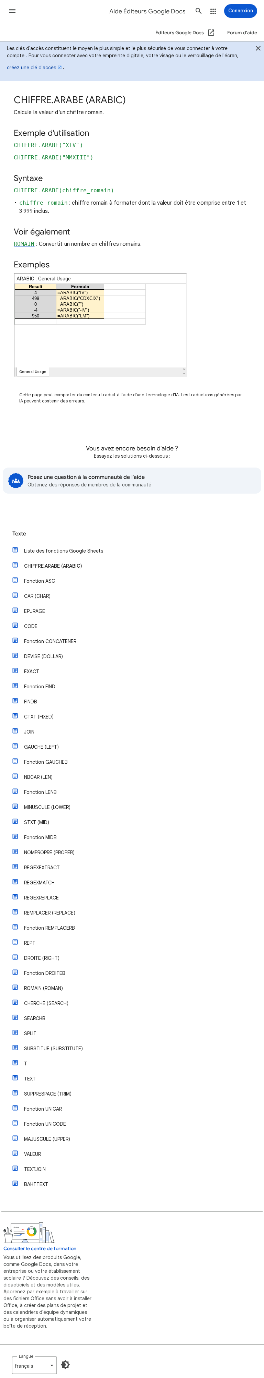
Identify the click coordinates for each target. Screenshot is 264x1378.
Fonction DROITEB (44, 973)
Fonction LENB (40, 792)
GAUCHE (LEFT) (41, 747)
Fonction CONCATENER (50, 641)
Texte (19, 533)
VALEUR (32, 1154)
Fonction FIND (39, 687)
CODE (30, 626)
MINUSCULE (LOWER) (47, 807)
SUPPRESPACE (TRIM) (48, 1094)
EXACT (31, 671)
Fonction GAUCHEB (46, 762)
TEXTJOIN (35, 1169)
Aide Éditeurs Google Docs (147, 11)
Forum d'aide (242, 33)
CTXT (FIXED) (39, 717)
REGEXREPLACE (41, 898)
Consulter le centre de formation (39, 1249)
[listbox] (34, 1365)
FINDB (30, 702)
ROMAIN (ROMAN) (43, 988)
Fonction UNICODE (45, 1124)
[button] (12, 11)
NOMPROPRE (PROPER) (49, 852)
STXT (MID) (36, 822)
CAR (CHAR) (37, 596)
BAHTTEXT (36, 1184)
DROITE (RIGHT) (41, 958)
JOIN (29, 732)
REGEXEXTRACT (42, 868)
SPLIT (30, 1033)
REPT (29, 943)
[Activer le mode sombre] (65, 1364)
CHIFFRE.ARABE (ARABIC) (53, 566)
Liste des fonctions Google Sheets (63, 551)
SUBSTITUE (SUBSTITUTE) (53, 1048)
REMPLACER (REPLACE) (49, 913)
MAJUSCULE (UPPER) (47, 1139)
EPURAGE (34, 611)
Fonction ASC (39, 581)
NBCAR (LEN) (38, 777)
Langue (26, 1356)
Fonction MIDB (40, 837)
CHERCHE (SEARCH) (46, 1003)
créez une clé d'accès (31, 67)
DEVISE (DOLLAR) (43, 656)
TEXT (30, 1079)
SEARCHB (34, 1018)
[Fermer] (258, 49)
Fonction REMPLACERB (49, 928)
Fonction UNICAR (43, 1109)
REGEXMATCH (39, 883)
